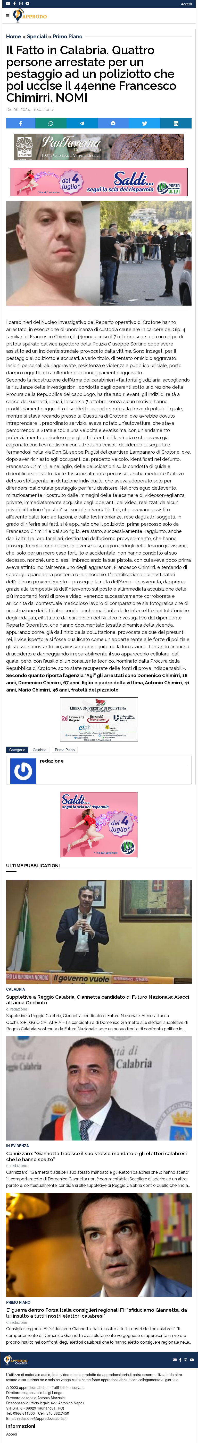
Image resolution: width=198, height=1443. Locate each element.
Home (13, 36)
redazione (18, 1009)
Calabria (39, 749)
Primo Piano (67, 36)
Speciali (37, 36)
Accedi (186, 3)
